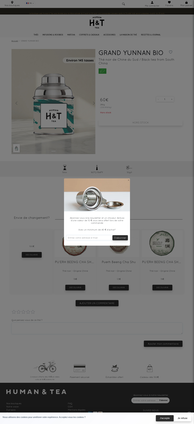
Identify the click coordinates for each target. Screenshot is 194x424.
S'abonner (120, 237)
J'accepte (165, 418)
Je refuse (182, 418)
